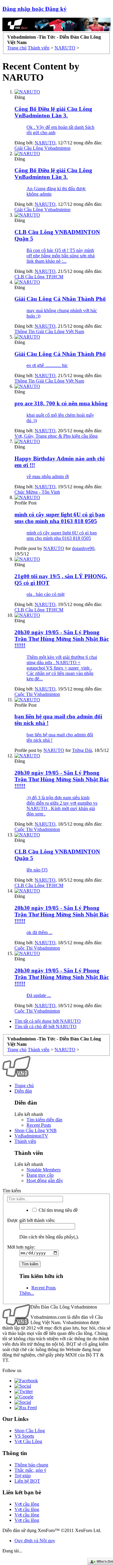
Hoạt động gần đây (45, 1180)
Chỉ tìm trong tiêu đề (57, 1210)
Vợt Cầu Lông (28, 1441)
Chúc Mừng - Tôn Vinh (37, 492)
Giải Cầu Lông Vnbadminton (42, 148)
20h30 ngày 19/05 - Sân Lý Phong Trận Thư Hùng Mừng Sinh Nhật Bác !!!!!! (61, 639)
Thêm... (26, 1293)
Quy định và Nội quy (34, 1540)
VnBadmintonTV (31, 1135)
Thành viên (25, 1141)
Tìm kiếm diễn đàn (44, 1119)
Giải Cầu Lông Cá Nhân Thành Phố (60, 299)
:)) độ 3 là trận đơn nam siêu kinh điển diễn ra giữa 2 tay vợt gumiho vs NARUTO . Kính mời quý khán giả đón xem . (62, 805)
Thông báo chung (31, 1464)
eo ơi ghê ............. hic (47, 365)
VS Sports (24, 1436)
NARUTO (45, 142)
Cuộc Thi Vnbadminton (37, 694)
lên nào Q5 (37, 869)
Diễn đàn (23, 1090)
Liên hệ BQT (27, 1481)
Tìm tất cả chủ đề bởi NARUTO (45, 1026)
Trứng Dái (82, 750)
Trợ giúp (22, 1475)
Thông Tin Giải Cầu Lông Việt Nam (49, 331)
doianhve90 (83, 548)
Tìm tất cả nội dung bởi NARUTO (47, 1021)
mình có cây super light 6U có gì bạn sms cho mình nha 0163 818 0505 (59, 517)
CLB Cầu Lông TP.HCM (38, 276)
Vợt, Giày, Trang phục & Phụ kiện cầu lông (56, 436)
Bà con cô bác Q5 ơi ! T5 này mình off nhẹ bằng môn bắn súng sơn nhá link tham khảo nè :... (61, 256)
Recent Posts (39, 1125)
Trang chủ (24, 1085)
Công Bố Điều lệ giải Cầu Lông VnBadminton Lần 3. (53, 112)
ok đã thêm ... (39, 932)
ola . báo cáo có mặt (45, 594)
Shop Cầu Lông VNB (35, 1130)
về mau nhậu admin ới (48, 476)
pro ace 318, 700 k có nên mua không (61, 403)
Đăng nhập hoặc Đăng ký (34, 9)
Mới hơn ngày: (21, 1247)
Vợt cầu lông (26, 1504)
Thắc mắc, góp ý (30, 1470)
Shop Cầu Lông (29, 1430)
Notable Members (44, 1169)
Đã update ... (39, 995)
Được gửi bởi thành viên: (31, 1220)
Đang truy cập (40, 1175)
